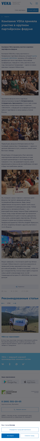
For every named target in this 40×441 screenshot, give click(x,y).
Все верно (10, 435)
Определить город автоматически (20, 429)
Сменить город (29, 435)
